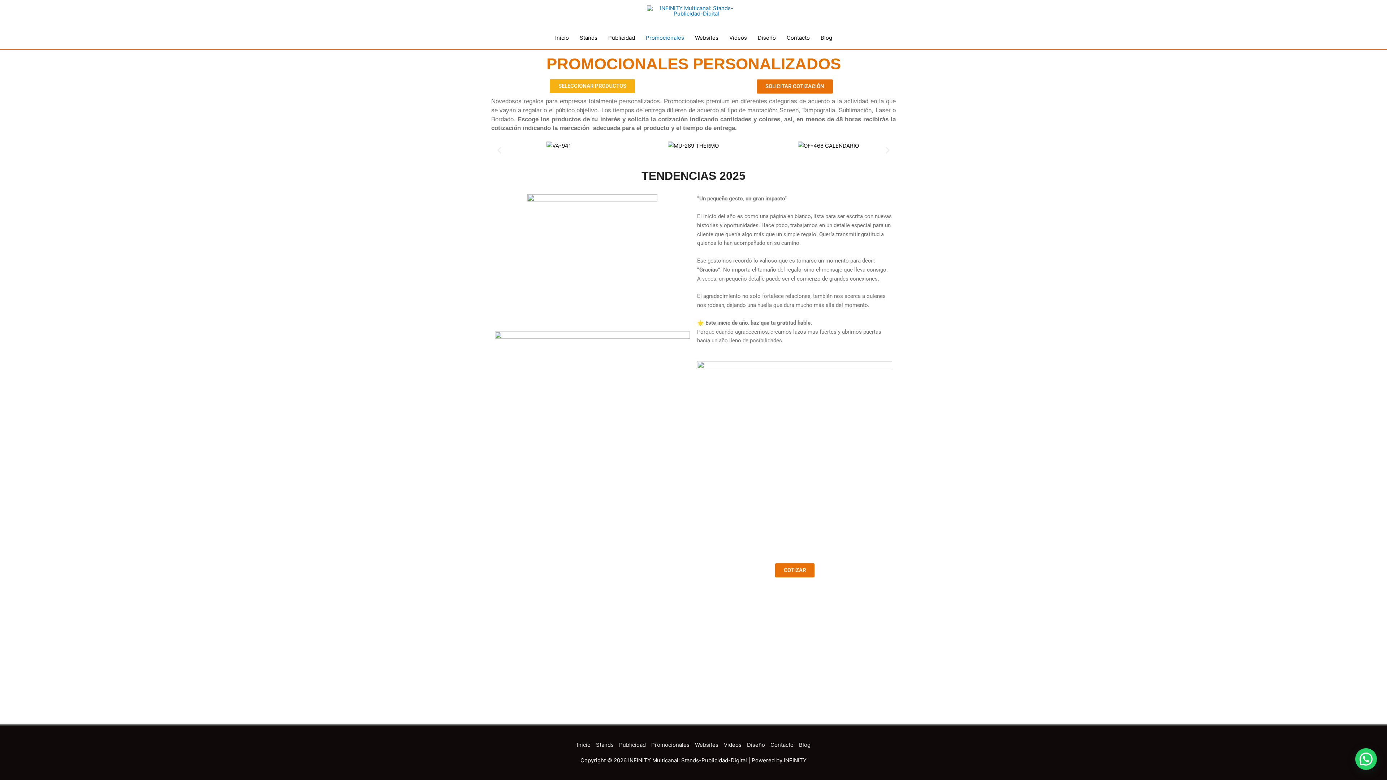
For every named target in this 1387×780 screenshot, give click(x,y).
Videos (738, 37)
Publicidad (621, 37)
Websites (706, 37)
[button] (499, 150)
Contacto (798, 37)
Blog (826, 37)
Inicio (562, 37)
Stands (588, 37)
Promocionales (665, 37)
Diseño (767, 37)
